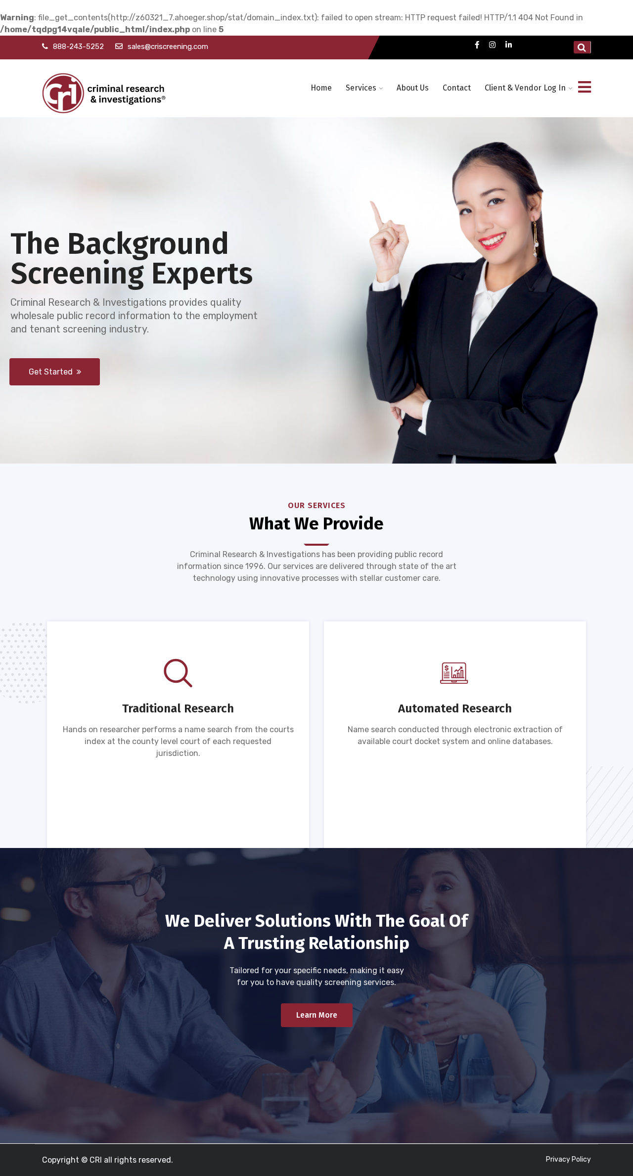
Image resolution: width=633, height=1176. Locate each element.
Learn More (316, 1015)
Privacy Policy (568, 1159)
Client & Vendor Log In (525, 88)
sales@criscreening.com (168, 46)
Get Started (53, 371)
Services (361, 88)
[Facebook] (477, 44)
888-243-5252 (78, 46)
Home (321, 88)
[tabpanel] (455, 788)
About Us (413, 88)
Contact (457, 88)
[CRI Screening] (105, 88)
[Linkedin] (508, 44)
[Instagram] (492, 44)
